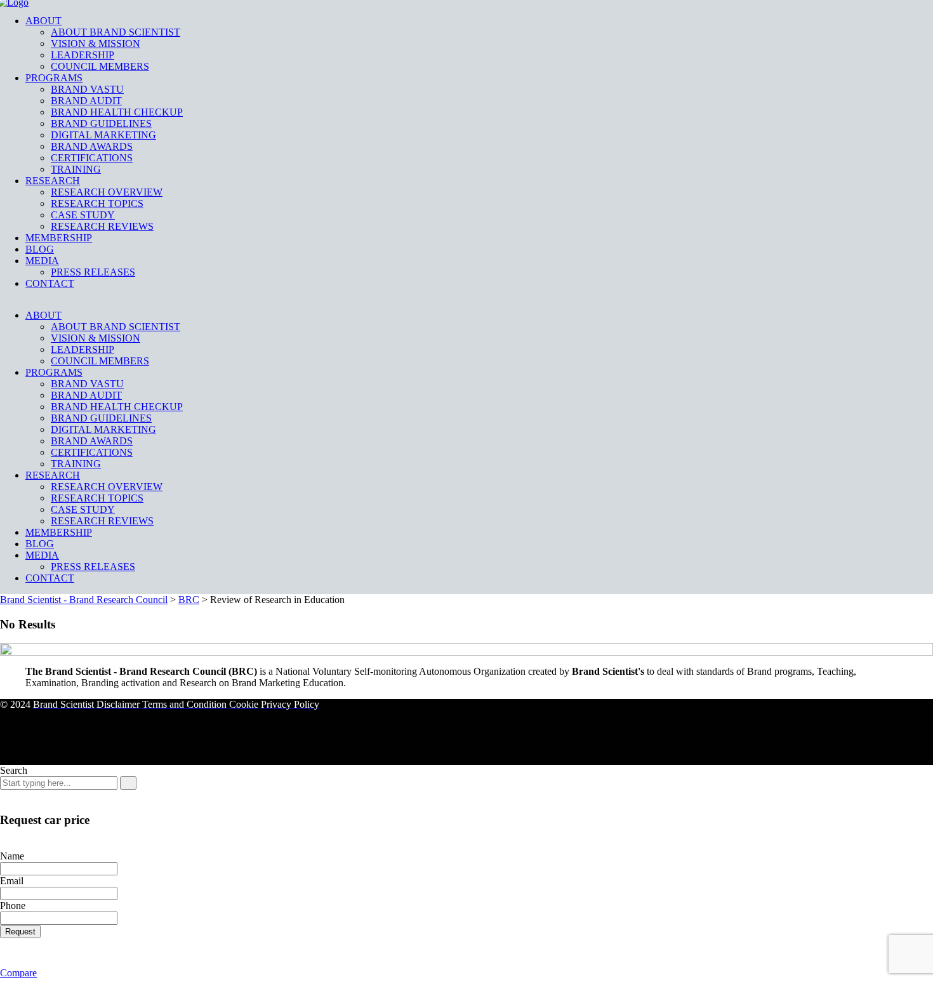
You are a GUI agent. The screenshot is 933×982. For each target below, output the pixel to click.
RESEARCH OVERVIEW (106, 192)
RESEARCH (52, 180)
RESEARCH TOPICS (97, 203)
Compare (18, 972)
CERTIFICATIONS (92, 157)
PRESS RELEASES (93, 272)
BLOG (39, 249)
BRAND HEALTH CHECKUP (117, 112)
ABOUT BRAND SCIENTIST (115, 32)
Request (20, 931)
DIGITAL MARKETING (103, 134)
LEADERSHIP (82, 55)
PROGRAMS (54, 77)
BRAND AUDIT (86, 100)
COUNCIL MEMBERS (100, 66)
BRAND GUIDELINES (101, 123)
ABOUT (43, 20)
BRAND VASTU (87, 89)
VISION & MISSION (95, 43)
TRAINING (76, 169)
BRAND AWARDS (92, 146)
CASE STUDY (83, 214)
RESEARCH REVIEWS (102, 226)
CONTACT (49, 283)
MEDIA (42, 260)
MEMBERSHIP (58, 237)
